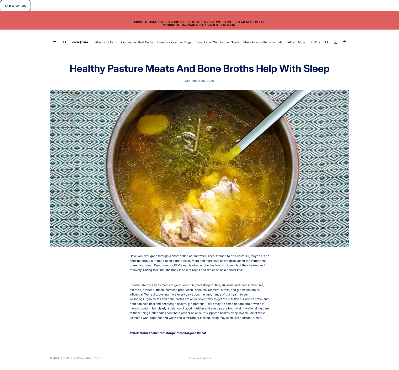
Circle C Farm (67, 358)
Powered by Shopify (89, 358)
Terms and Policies (199, 358)
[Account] (335, 42)
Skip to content (15, 5)
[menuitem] (301, 42)
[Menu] (54, 42)
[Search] (64, 42)
